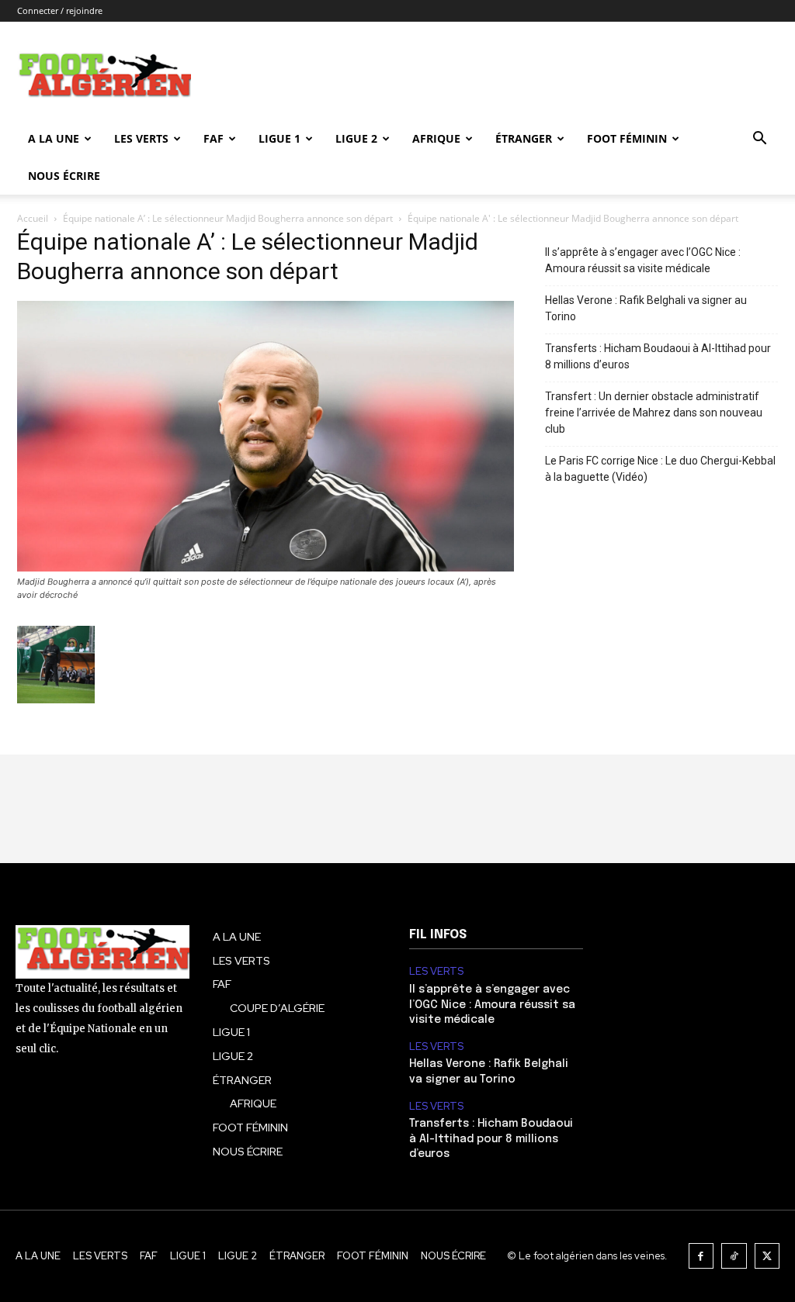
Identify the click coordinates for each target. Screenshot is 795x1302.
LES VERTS (141, 138)
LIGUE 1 (279, 138)
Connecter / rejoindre (59, 10)
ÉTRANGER (523, 138)
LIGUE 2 (356, 138)
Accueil (32, 218)
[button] (759, 140)
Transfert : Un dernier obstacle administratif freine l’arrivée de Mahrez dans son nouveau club (653, 412)
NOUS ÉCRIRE (64, 175)
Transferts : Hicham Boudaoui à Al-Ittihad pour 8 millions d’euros (658, 356)
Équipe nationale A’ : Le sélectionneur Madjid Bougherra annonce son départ (228, 218)
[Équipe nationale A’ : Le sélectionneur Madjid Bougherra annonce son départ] (265, 567)
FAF (213, 138)
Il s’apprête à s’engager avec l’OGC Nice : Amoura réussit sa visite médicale (643, 260)
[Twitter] (767, 1256)
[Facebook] (701, 1256)
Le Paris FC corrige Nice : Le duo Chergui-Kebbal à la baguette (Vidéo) (660, 468)
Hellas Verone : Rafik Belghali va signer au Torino (646, 308)
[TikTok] (734, 1256)
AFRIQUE (436, 138)
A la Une (53, 138)
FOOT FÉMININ (627, 138)
